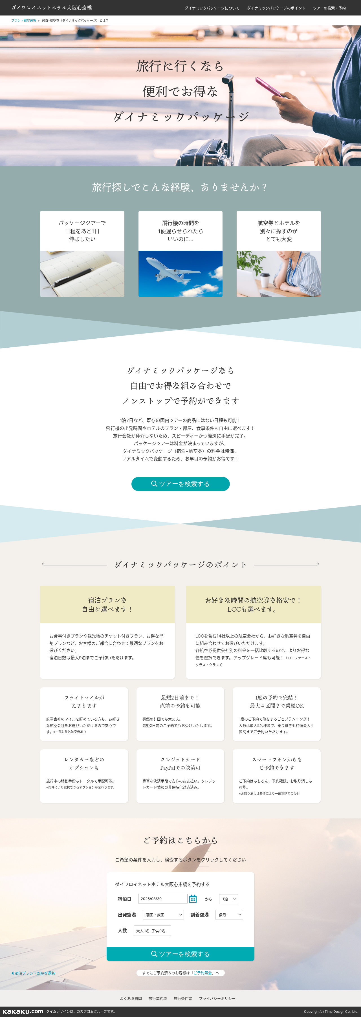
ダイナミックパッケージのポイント (276, 8)
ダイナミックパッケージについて (212, 8)
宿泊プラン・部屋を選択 (35, 973)
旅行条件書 (183, 998)
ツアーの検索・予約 (329, 8)
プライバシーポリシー (217, 998)
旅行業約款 (158, 998)
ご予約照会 (202, 973)
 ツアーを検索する (180, 483)
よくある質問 (131, 998)
